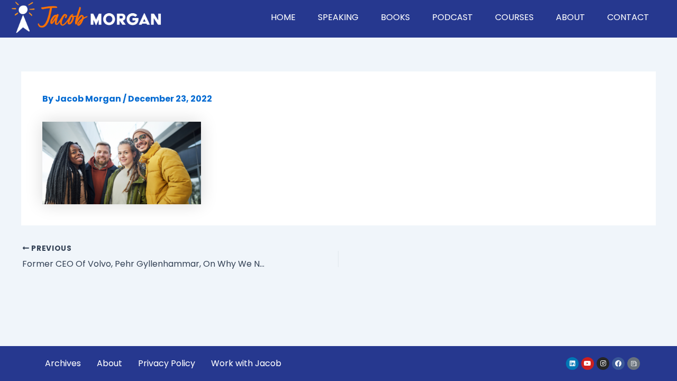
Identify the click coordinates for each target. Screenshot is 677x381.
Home (283, 17)
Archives (63, 363)
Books (395, 17)
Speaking (338, 17)
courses (514, 17)
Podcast (452, 17)
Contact (628, 17)
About (570, 17)
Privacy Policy (166, 363)
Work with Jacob (246, 363)
